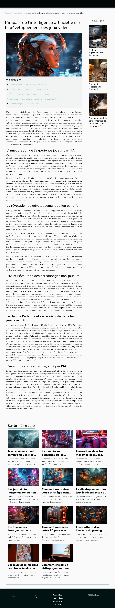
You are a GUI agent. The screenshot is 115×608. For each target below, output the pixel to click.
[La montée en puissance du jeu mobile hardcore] (57, 439)
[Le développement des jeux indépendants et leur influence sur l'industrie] (91, 476)
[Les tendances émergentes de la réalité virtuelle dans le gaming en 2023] (23, 514)
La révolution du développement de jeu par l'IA (29, 89)
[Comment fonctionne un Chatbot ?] (98, 70)
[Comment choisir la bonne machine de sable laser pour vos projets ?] (98, 104)
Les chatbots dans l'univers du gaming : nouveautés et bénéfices (89, 532)
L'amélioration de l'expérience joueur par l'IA (28, 84)
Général (57, 604)
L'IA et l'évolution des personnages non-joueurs (29, 94)
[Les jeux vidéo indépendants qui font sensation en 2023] (23, 476)
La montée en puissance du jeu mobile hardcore (53, 455)
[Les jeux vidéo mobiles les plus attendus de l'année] (23, 552)
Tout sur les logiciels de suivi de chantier (96, 53)
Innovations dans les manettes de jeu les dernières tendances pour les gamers (89, 456)
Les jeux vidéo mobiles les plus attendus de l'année (23, 568)
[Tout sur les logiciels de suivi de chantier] (98, 36)
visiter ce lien (60, 267)
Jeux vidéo (18, 13)
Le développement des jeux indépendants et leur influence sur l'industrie (91, 494)
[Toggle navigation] (6, 4)
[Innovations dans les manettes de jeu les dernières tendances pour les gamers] (91, 439)
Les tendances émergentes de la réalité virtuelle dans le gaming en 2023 (22, 532)
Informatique (57, 598)
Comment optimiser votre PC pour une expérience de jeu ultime (55, 532)
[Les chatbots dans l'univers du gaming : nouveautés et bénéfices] (91, 514)
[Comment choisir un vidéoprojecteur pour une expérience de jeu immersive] (57, 552)
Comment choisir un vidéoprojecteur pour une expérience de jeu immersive (56, 570)
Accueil (8, 13)
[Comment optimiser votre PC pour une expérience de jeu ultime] (57, 514)
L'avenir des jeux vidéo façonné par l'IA (26, 103)
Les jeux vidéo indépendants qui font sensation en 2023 (22, 492)
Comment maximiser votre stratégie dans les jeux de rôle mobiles (55, 494)
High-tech (57, 601)
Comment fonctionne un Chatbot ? (95, 87)
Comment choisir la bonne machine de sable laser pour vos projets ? (98, 122)
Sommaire (15, 80)
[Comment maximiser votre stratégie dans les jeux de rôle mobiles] (57, 476)
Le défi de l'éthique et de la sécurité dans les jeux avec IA (33, 99)
